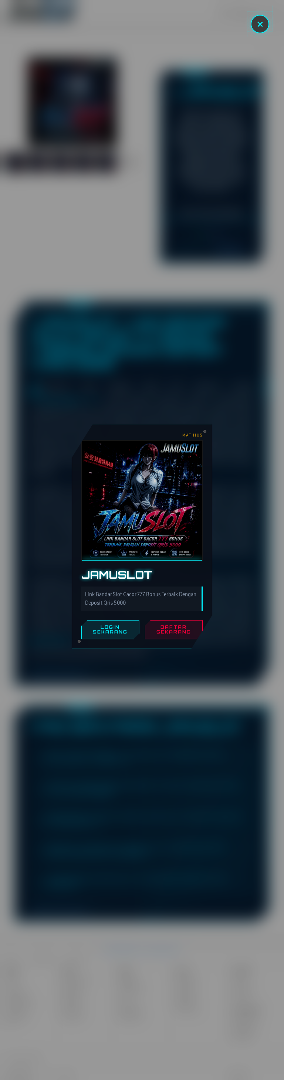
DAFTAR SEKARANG (173, 633)
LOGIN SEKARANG (110, 633)
